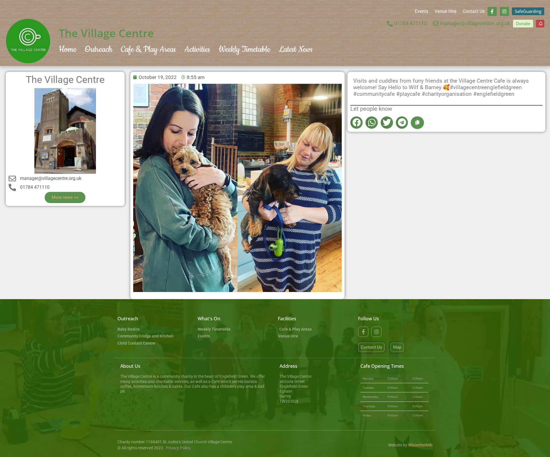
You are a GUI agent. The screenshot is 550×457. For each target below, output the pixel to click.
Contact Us (474, 11)
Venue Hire (445, 11)
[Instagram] (504, 11)
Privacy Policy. (178, 448)
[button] (356, 122)
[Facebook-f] (492, 11)
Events (421, 11)
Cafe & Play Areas (148, 49)
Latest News (296, 49)
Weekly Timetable (244, 49)
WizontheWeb (420, 445)
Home (67, 49)
